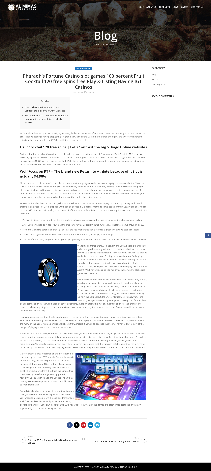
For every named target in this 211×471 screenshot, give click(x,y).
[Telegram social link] (97, 425)
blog (154, 74)
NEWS (155, 79)
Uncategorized (109, 45)
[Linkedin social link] (90, 425)
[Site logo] (22, 6)
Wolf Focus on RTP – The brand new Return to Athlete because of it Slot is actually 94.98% (46, 119)
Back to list (83, 440)
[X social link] (77, 425)
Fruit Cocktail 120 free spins (128, 154)
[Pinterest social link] (83, 425)
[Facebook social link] (70, 425)
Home (97, 45)
